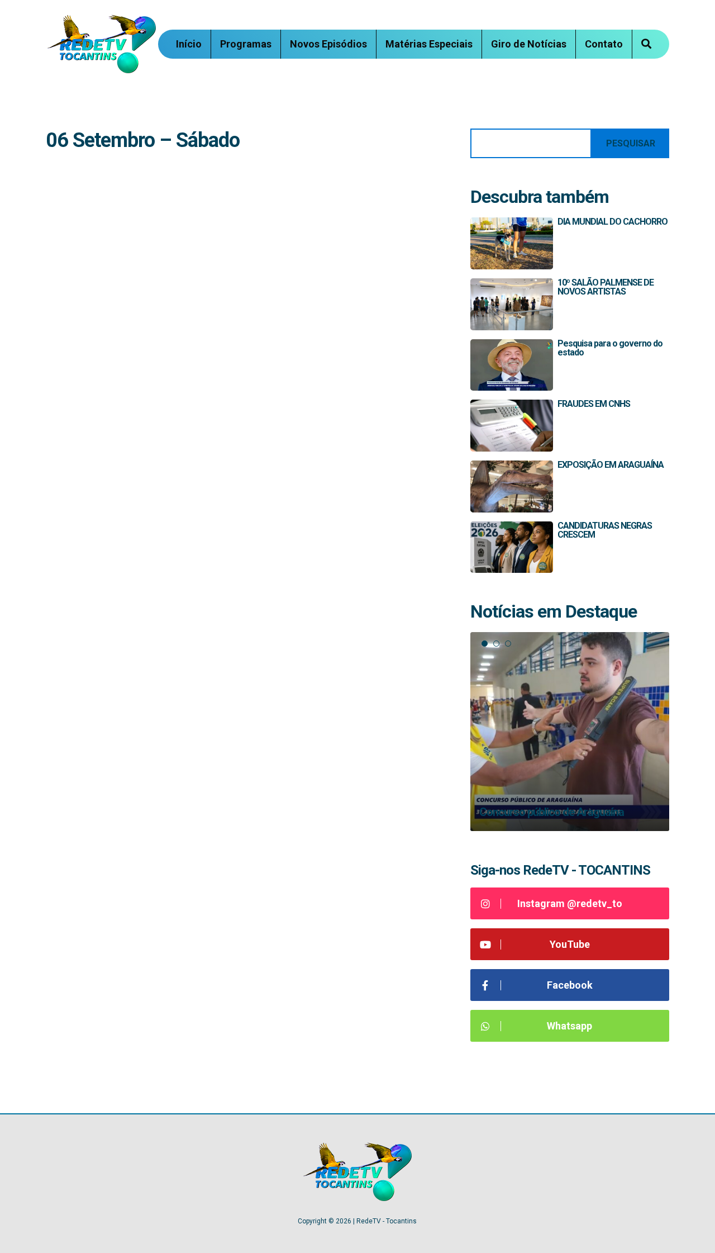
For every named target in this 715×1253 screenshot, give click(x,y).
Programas (245, 44)
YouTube (570, 944)
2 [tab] (496, 643)
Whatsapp (569, 1026)
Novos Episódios (328, 44)
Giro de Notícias (528, 44)
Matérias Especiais (429, 44)
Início (189, 44)
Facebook (570, 985)
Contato (604, 44)
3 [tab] (508, 643)
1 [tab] (485, 643)
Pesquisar (630, 143)
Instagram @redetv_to (569, 903)
